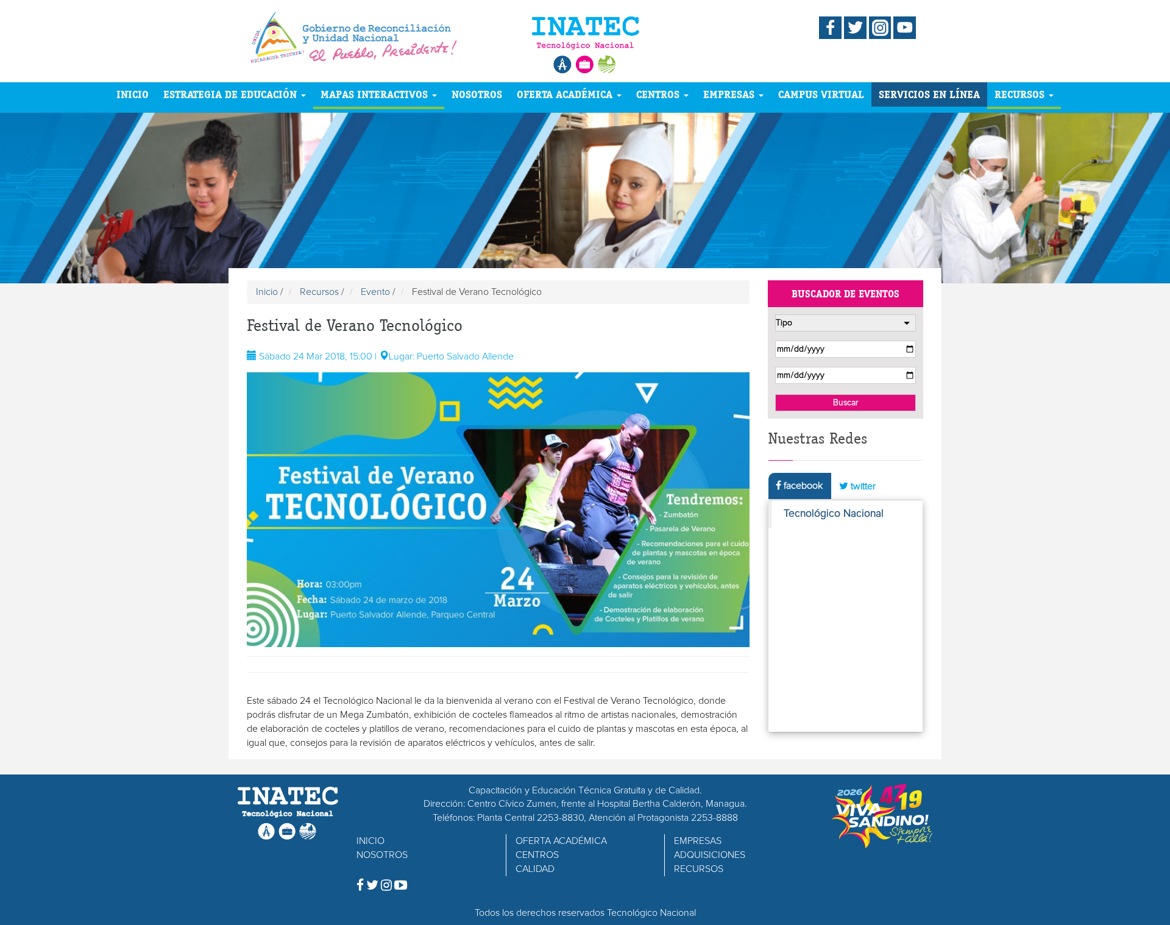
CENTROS (659, 94)
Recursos (319, 292)
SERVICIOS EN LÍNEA (929, 94)
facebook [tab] (802, 486)
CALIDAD (535, 869)
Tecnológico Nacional (834, 513)
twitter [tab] (862, 486)
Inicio (267, 292)
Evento (375, 292)
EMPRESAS (730, 94)
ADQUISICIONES (709, 855)
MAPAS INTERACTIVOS (376, 94)
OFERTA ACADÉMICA (566, 94)
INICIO (132, 94)
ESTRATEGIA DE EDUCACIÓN (231, 94)
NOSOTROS (477, 94)
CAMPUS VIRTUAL (821, 94)
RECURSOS (1021, 94)
